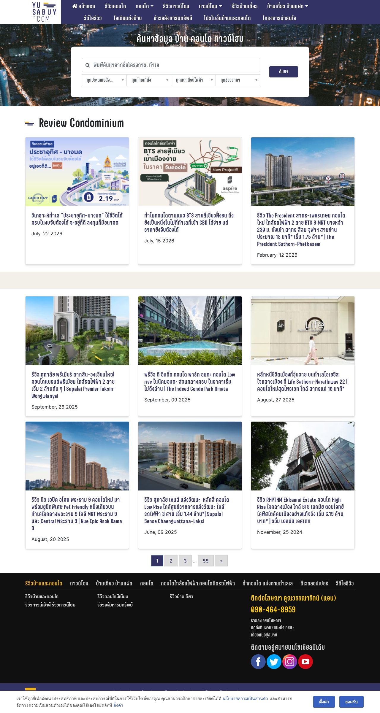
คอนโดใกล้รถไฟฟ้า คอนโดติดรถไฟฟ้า (198, 583)
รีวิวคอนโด (115, 6)
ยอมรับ (351, 701)
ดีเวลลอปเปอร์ (314, 583)
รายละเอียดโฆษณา (266, 620)
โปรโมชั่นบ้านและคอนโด (227, 18)
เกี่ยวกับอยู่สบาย (264, 634)
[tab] (47, 583)
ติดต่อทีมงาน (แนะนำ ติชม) (272, 627)
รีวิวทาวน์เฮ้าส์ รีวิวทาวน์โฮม (50, 605)
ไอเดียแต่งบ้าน (128, 18)
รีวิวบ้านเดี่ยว (245, 6)
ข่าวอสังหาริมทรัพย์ (173, 18)
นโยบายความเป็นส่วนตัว (245, 698)
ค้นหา (283, 71)
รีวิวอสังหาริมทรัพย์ (115, 605)
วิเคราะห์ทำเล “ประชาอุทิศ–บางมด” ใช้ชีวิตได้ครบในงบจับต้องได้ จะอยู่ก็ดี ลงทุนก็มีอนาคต (77, 219)
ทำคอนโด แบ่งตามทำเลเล (268, 583)
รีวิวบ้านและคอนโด (43, 583)
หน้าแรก (86, 6)
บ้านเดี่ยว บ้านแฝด (285, 6)
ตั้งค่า (118, 705)
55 (206, 561)
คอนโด (142, 6)
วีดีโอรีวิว (93, 18)
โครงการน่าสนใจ (279, 18)
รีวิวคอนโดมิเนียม (112, 597)
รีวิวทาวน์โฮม (176, 6)
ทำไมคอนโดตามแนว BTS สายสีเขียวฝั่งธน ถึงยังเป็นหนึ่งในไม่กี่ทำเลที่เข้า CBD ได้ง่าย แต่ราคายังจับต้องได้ (189, 222)
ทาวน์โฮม (208, 6)
